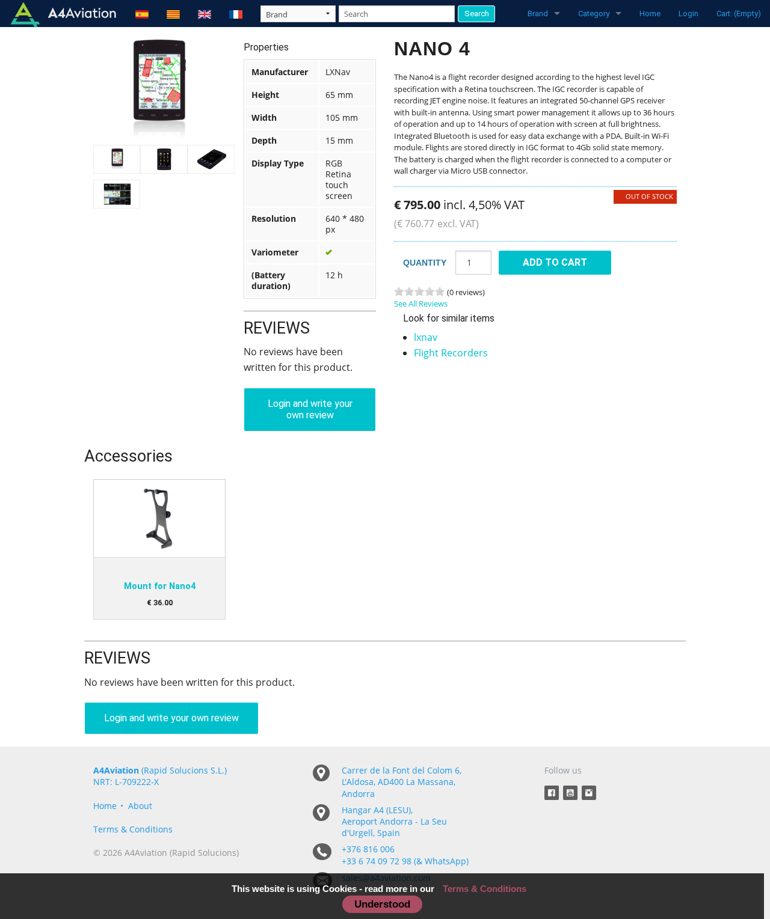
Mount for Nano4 (160, 586)
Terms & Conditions (133, 829)
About (140, 805)
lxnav (425, 337)
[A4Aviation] (63, 14)
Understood (382, 904)
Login (688, 13)
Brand (538, 13)
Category (593, 13)
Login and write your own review (310, 409)
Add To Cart (555, 262)
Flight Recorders (451, 352)
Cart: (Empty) (738, 13)
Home (650, 13)
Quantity (424, 262)
